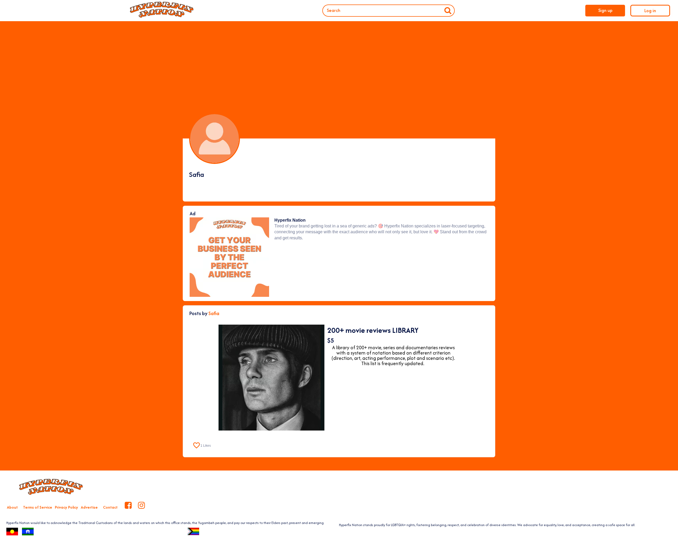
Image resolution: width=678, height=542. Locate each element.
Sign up (605, 10)
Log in (650, 10)
